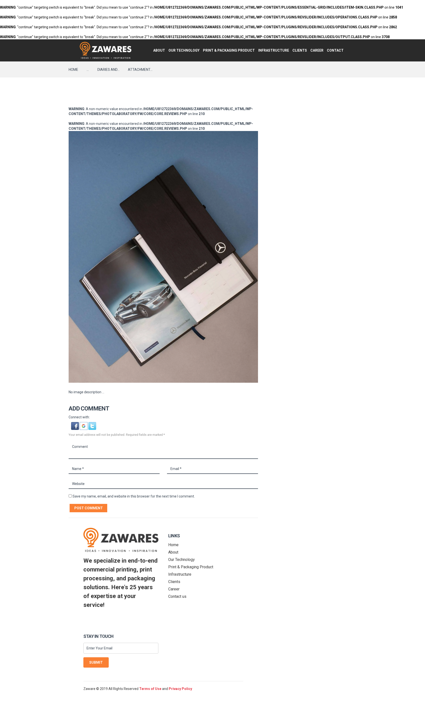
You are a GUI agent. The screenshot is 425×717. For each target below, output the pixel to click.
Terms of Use (150, 689)
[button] (75, 424)
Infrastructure (273, 50)
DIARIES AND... (108, 70)
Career (316, 50)
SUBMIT (96, 662)
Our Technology (183, 50)
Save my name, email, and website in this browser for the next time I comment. (134, 496)
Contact (335, 50)
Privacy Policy (180, 689)
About (159, 50)
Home (73, 70)
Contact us (177, 596)
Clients (299, 50)
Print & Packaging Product (229, 50)
